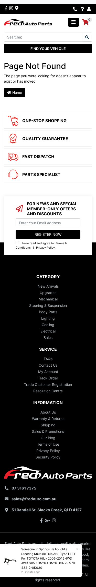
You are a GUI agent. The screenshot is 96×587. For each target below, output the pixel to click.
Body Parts (48, 312)
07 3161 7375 (24, 488)
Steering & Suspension (48, 305)
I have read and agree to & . (41, 245)
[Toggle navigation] (73, 22)
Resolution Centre (48, 391)
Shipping (48, 425)
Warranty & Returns (48, 418)
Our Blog (48, 438)
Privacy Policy (45, 247)
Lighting (48, 318)
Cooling (48, 324)
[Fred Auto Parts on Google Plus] (16, 8)
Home (16, 92)
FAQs (48, 359)
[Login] (89, 9)
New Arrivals (48, 286)
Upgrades (48, 292)
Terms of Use (48, 444)
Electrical (48, 331)
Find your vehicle (48, 48)
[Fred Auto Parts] (28, 21)
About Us (48, 412)
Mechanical (48, 299)
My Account (48, 371)
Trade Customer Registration (48, 384)
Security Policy (48, 457)
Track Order (48, 378)
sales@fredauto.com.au (34, 498)
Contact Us (48, 365)
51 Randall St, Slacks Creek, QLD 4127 (47, 509)
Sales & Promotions (48, 431)
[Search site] (87, 37)
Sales (48, 337)
